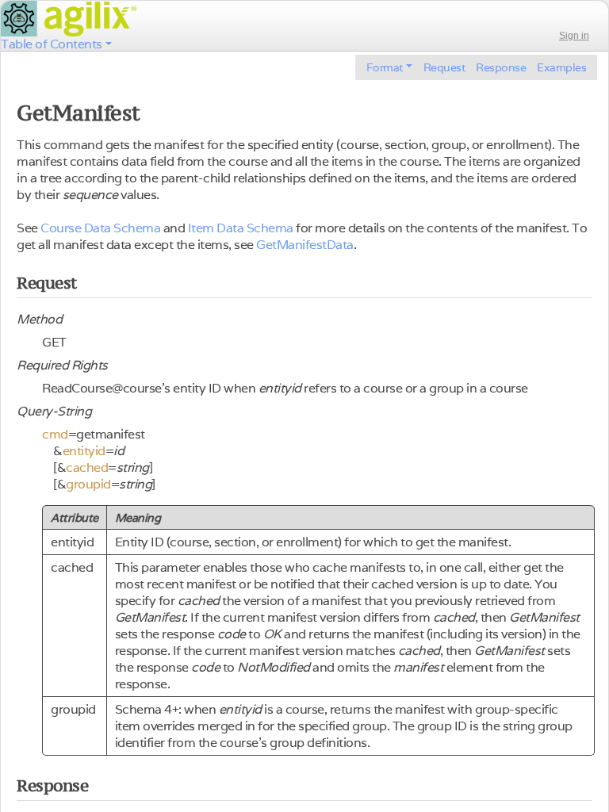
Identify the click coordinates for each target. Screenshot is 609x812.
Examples (561, 67)
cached (87, 467)
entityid (84, 450)
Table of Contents (51, 44)
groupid (88, 484)
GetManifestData (305, 244)
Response (501, 67)
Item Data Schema (240, 228)
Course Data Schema (100, 228)
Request (444, 67)
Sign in (574, 35)
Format (384, 67)
